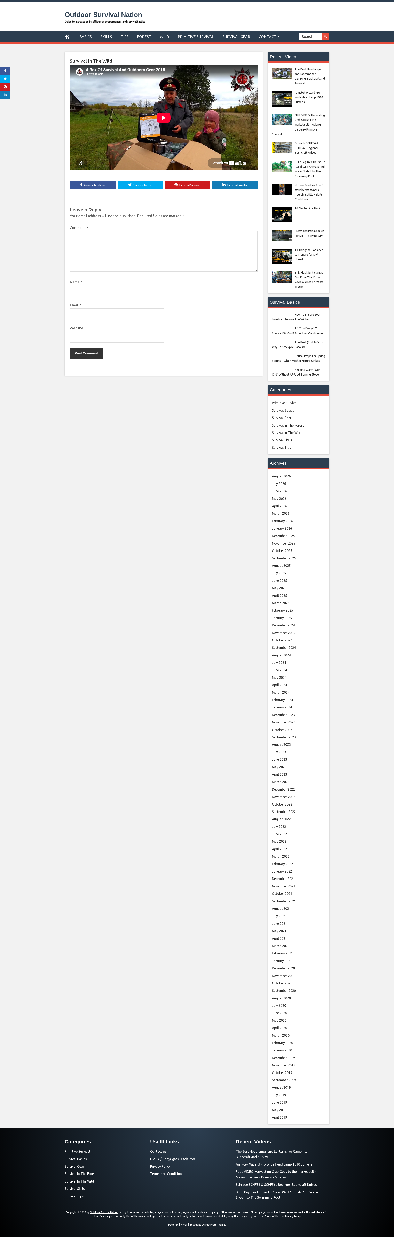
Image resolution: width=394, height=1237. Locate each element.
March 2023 (281, 782)
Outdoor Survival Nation (103, 14)
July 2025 (279, 573)
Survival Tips (281, 447)
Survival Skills (282, 440)
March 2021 (281, 946)
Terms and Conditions (166, 1174)
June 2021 (279, 923)
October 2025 (282, 551)
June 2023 (279, 759)
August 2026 (281, 476)
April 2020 (279, 1028)
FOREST (144, 37)
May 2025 (279, 588)
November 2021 (283, 886)
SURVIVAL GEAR (236, 37)
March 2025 (281, 603)
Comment (79, 228)
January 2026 (282, 528)
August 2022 (281, 819)
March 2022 (281, 856)
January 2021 (282, 961)
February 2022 (282, 864)
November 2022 (283, 797)
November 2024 (283, 633)
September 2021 (284, 901)
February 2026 (282, 521)
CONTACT (267, 37)
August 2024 (281, 655)
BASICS (85, 37)
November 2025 (283, 543)
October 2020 (282, 983)
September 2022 (284, 812)
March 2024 (281, 692)
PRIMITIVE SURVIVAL (196, 37)
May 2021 (279, 931)
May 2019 (279, 1110)
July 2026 (279, 484)
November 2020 (283, 976)
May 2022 (279, 841)
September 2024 (284, 647)
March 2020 (281, 1035)
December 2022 (283, 789)
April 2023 (279, 774)
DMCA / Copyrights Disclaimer (172, 1159)
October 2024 (282, 640)
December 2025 (283, 536)
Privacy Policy (160, 1166)
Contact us (158, 1151)
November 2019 (283, 1065)
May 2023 (279, 767)
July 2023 (279, 752)
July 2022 (279, 826)
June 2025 (279, 580)
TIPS (124, 37)
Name (76, 282)
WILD (164, 37)
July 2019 (279, 1095)
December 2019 (283, 1058)
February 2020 (282, 1043)
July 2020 (279, 1005)
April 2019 (279, 1117)
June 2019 (279, 1102)
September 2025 (284, 558)
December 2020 (283, 968)
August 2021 (281, 908)
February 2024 (282, 700)
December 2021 (283, 879)
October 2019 (282, 1073)
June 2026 (279, 491)
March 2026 (281, 513)
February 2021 (282, 953)
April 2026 (279, 506)
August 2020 (281, 998)
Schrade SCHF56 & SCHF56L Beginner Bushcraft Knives (276, 1184)
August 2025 (281, 565)
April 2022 (279, 849)
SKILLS (106, 37)
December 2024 (283, 625)
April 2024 (279, 685)
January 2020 (282, 1050)
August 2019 (281, 1087)
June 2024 (279, 670)
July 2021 (279, 916)
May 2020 (279, 1020)
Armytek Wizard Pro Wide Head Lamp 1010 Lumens (274, 1164)
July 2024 (279, 662)
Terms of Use (271, 1216)
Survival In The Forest (288, 425)
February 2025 (282, 610)
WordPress (188, 1224)
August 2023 (281, 744)
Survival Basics (283, 410)
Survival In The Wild (91, 61)
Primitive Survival (284, 403)
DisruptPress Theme (213, 1224)
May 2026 (279, 498)
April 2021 (279, 938)
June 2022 (279, 834)
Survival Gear (281, 418)
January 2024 (282, 707)
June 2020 (279, 1013)
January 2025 (282, 618)
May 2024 (279, 677)
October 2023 (282, 730)
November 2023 (283, 722)
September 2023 (284, 737)
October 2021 (282, 893)
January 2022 (282, 871)
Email (75, 305)
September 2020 (284, 990)
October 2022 (282, 804)
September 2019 (284, 1080)
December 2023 (283, 715)
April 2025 (279, 595)
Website (76, 328)
